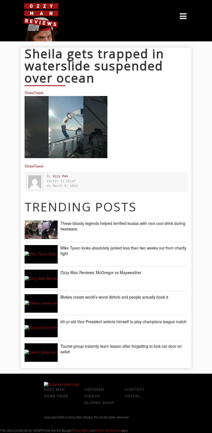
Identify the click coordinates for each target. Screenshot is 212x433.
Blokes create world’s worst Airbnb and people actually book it (114, 297)
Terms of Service (108, 430)
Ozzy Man (60, 176)
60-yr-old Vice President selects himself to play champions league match (123, 321)
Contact (135, 389)
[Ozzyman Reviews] (62, 384)
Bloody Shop (99, 402)
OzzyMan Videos (94, 392)
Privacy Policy (80, 430)
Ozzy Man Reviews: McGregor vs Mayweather (100, 272)
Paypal (133, 396)
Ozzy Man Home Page (56, 392)
